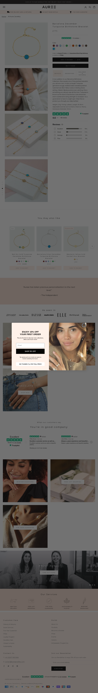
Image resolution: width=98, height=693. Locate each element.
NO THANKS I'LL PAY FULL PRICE (30, 364)
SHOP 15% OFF (30, 351)
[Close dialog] (84, 325)
